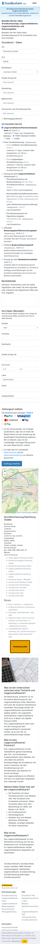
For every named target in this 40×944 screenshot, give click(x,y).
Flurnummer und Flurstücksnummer (16, 109)
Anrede (5, 323)
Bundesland (6, 67)
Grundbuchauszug (9, 895)
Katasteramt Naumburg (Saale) (19, 566)
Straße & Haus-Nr (9, 78)
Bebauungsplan (8, 906)
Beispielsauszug (31, 142)
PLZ (3, 57)
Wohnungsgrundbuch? (13, 119)
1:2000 (17, 138)
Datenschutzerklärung (13, 455)
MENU (34, 3)
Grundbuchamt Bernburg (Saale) (20, 582)
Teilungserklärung (9, 912)
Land (4, 375)
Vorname (5, 334)
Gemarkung (6, 88)
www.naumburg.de (11, 555)
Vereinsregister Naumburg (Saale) (20, 558)
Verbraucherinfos (29, 917)
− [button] (5, 474)
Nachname (6, 344)
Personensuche (8, 909)
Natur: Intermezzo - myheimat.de (20, 604)
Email (4, 385)
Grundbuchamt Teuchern (17, 588)
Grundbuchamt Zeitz (15, 593)
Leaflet (18, 512)
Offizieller (20, 230)
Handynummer (8, 396)
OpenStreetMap (26, 512)
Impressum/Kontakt (10, 927)
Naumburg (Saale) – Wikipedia (19, 579)
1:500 (7, 138)
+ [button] (5, 471)
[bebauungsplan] (23, 233)
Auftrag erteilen (12, 463)
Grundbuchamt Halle (15, 596)
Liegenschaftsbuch (9, 903)
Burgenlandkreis (10, 531)
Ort (3, 47)
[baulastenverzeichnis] (11, 262)
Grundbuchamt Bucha (16, 590)
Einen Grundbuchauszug (20, 142)
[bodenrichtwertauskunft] (23, 248)
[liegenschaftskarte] (19, 130)
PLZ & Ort (6, 365)
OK (24, 941)
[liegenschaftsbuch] (17, 176)
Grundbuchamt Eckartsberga (19, 585)
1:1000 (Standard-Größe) (25, 136)
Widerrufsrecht (10, 452)
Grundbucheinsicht (29, 920)
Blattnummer (7, 99)
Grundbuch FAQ (28, 895)
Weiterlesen (16, 941)
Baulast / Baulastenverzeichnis (30, 906)
